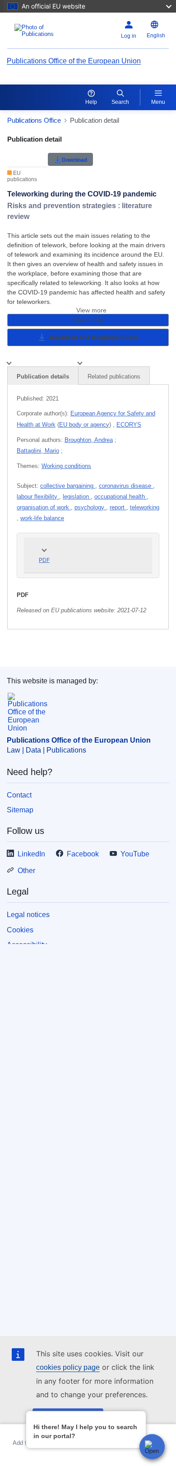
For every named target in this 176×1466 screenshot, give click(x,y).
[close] (137, 1417)
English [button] (156, 35)
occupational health (120, 496)
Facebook (83, 854)
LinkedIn (31, 854)
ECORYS (128, 424)
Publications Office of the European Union (74, 61)
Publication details (43, 376)
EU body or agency (84, 424)
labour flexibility (38, 496)
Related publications (114, 376)
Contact (19, 795)
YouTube (134, 854)
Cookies (20, 930)
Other (26, 870)
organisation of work (44, 507)
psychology (90, 507)
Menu (158, 102)
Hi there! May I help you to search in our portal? (85, 1431)
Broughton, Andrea (89, 440)
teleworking (144, 507)
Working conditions (66, 466)
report (118, 507)
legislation (77, 496)
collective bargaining (67, 485)
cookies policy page (68, 1367)
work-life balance (42, 518)
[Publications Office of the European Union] (35, 30)
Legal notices (28, 914)
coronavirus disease (126, 485)
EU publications (22, 176)
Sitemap (20, 810)
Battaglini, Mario (38, 450)
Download (74, 159)
